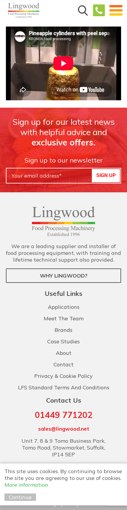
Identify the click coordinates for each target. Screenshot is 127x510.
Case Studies (63, 341)
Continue (20, 497)
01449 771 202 (99, 10)
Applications (63, 307)
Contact (63, 364)
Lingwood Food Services (23, 10)
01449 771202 (63, 415)
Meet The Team (64, 318)
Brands (63, 330)
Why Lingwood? (63, 275)
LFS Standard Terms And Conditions (63, 387)
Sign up (106, 175)
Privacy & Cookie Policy (63, 376)
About (63, 353)
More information (26, 484)
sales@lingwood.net (63, 428)
